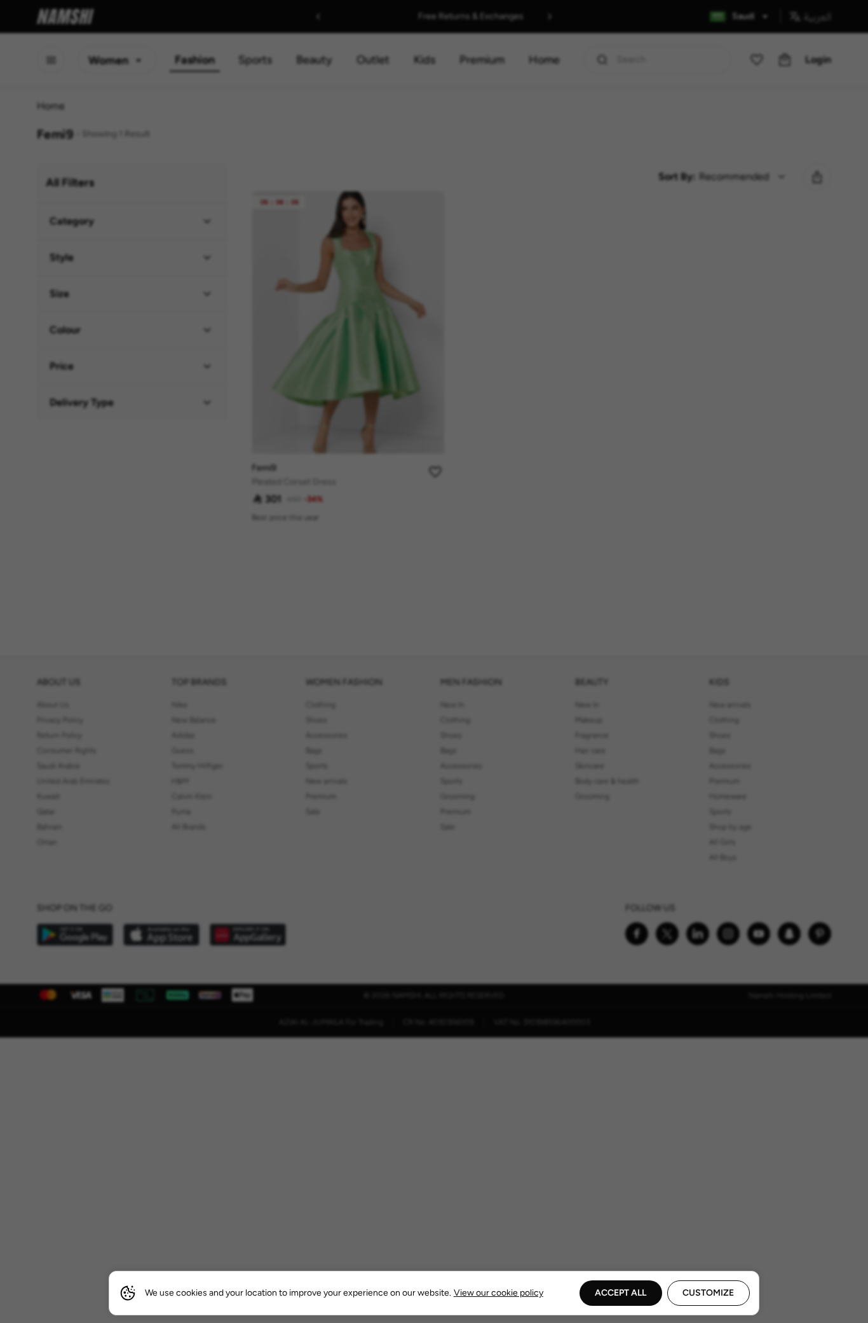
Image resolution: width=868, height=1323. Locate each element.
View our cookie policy (498, 1292)
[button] (434, 661)
